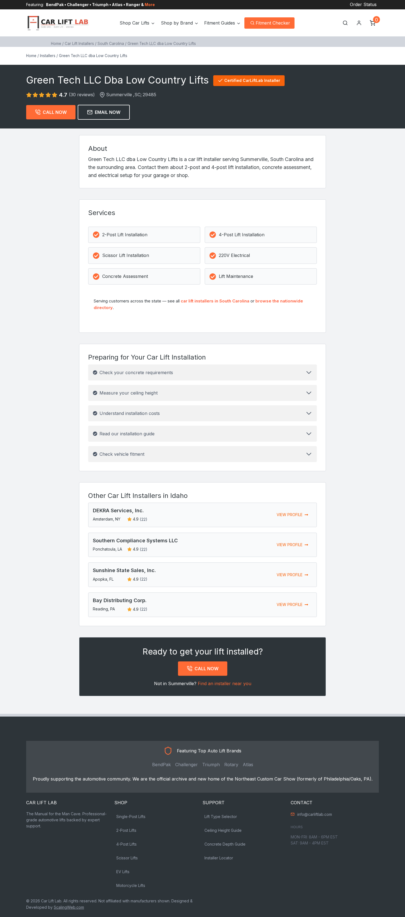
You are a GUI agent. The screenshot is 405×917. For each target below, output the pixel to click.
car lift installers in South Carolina (215, 301)
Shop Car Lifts (134, 23)
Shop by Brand (177, 23)
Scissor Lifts (127, 858)
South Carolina (111, 43)
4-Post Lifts (126, 844)
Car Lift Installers (79, 43)
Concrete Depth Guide (224, 844)
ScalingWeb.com (69, 907)
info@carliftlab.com (314, 814)
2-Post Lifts (126, 830)
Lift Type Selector (220, 816)
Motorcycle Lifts (130, 885)
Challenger (186, 764)
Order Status (363, 4)
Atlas (248, 764)
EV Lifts (122, 871)
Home (56, 43)
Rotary (231, 764)
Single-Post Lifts (130, 816)
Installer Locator (218, 858)
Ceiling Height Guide (223, 830)
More (150, 4)
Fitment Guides (219, 23)
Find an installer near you (224, 683)
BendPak (161, 764)
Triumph (211, 764)
